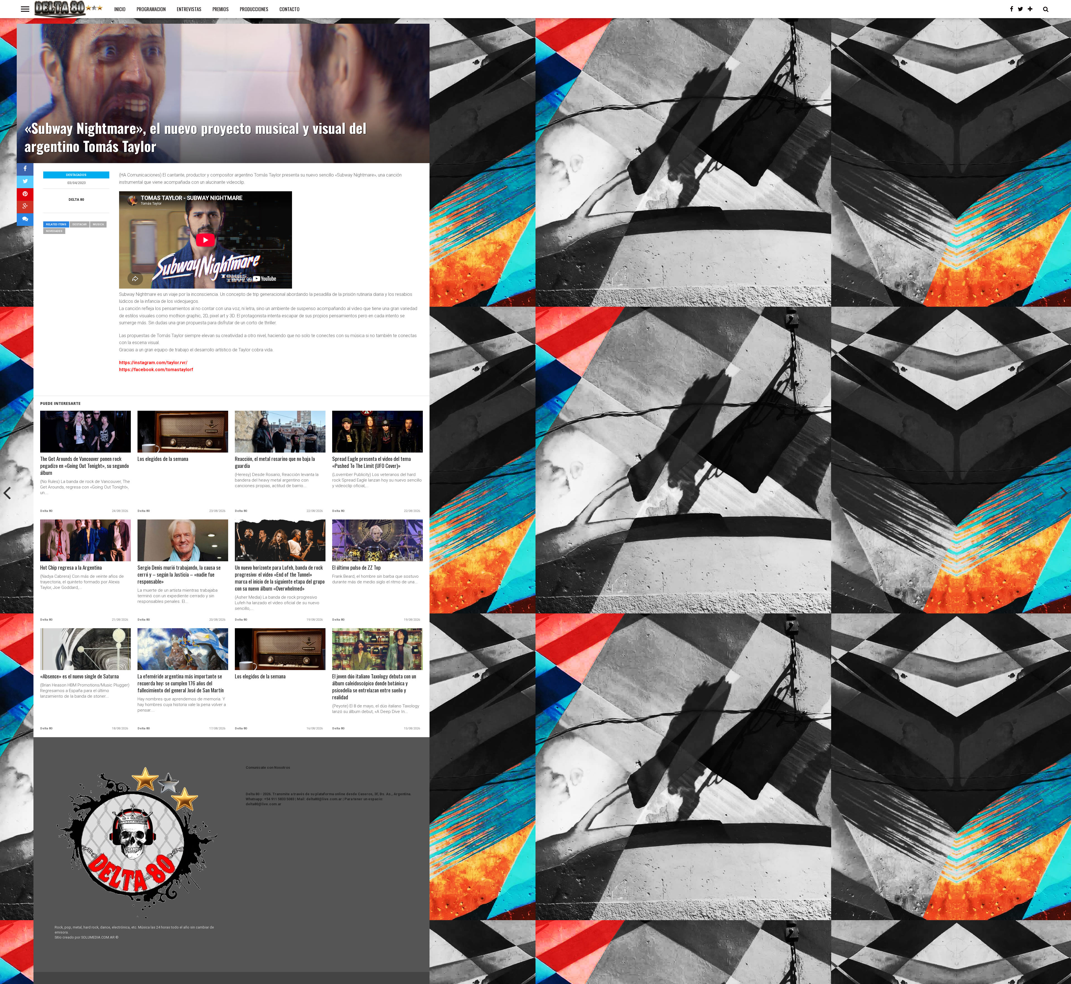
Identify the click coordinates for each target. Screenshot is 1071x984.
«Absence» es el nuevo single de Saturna (79, 676)
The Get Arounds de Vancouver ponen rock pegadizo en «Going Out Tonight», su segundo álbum (84, 465)
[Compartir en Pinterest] (25, 194)
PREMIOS (221, 9)
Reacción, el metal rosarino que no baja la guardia (275, 462)
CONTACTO (289, 9)
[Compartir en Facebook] (25, 169)
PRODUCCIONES (254, 9)
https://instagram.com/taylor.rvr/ (153, 362)
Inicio (120, 9)
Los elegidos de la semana (163, 458)
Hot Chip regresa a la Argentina (71, 567)
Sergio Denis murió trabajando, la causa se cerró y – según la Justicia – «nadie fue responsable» (179, 574)
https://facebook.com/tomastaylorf (156, 369)
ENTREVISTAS (189, 9)
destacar (80, 224)
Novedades (54, 231)
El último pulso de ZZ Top (356, 567)
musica (98, 224)
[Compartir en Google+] (25, 207)
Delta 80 (76, 199)
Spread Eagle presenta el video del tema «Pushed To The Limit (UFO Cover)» (371, 462)
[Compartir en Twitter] (25, 182)
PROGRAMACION (151, 9)
